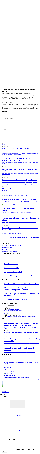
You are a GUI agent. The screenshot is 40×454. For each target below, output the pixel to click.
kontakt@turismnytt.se (7, 398)
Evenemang (6, 34)
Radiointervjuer (6, 41)
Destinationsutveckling (5, 26)
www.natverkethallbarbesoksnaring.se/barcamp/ (13, 312)
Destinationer (6, 20)
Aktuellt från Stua (7, 44)
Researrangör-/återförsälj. (8, 24)
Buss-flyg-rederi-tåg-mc (8, 25)
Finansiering (6, 35)
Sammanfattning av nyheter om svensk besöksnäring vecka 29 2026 (14, 73)
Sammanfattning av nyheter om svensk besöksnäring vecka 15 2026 (14, 78)
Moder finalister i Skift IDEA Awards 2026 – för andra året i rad (14, 68)
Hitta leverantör (4, 45)
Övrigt (5, 60)
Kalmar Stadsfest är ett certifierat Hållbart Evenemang (12, 67)
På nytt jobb (6, 29)
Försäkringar (6, 47)
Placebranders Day (7, 306)
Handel (5, 21)
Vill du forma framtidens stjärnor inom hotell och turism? (13, 72)
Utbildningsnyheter (7, 30)
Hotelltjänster (6, 48)
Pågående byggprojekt (7, 39)
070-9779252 (6, 397)
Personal (5, 55)
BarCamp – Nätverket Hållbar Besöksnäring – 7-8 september (13, 310)
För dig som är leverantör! (8, 61)
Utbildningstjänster (7, 58)
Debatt (5, 33)
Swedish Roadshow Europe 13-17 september (11, 313)
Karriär (3, 27)
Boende (5, 19)
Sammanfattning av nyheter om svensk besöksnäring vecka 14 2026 (14, 80)
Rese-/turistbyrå (6, 23)
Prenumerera (4, 452)
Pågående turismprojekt (8, 40)
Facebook (18, 430)
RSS (3, 81)
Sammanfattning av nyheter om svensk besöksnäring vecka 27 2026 (14, 75)
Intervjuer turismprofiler (8, 37)
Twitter (18, 437)
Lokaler (5, 51)
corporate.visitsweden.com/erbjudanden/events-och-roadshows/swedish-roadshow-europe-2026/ (21, 316)
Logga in (3, 64)
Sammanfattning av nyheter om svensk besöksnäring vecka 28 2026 (14, 74)
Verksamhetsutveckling (7, 59)
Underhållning (6, 57)
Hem (3, 16)
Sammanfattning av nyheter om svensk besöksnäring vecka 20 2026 (14, 77)
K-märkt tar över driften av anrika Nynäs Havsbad (12, 69)
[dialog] (20, 447)
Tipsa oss (3, 3)
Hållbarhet (6, 36)
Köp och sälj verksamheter (8, 50)
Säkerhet (5, 56)
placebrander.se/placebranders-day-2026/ (12, 309)
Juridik (5, 49)
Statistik (5, 43)
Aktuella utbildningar (7, 28)
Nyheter (3, 17)
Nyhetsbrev (19, 415)
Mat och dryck (6, 53)
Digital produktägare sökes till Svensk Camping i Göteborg (13, 79)
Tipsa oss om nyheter (5, 392)
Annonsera (4, 4)
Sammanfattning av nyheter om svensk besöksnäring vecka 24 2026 (14, 76)
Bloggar (5, 32)
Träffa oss (3, 6)
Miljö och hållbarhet (7, 54)
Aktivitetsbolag (6, 18)
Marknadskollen (4, 31)
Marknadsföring (6, 38)
